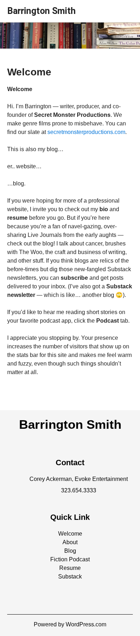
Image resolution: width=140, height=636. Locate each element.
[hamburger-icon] (125, 8)
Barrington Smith (41, 11)
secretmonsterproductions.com (86, 132)
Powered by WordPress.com (70, 624)
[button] (70, 534)
